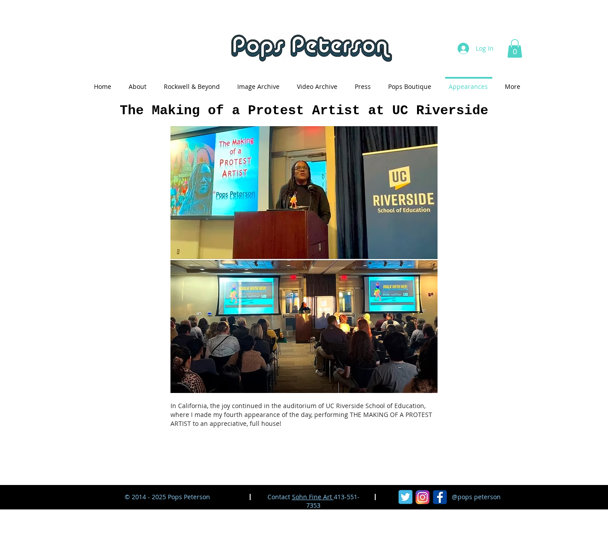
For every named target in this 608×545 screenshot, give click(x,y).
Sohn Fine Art (313, 497)
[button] (515, 48)
